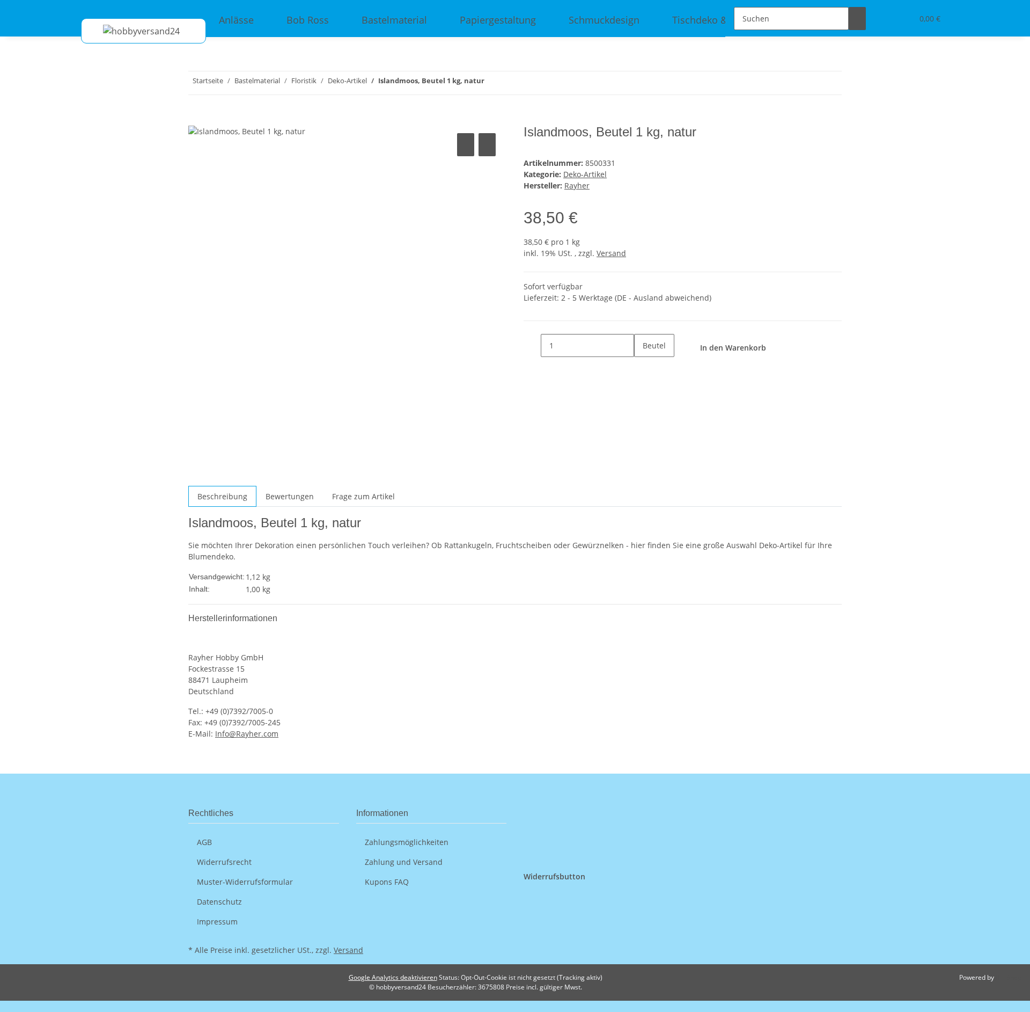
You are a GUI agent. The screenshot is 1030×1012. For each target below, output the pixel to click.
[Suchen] (857, 18)
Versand (611, 253)
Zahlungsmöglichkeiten (406, 842)
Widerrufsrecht (224, 862)
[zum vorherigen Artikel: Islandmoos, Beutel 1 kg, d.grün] (512, 82)
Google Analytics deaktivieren (393, 977)
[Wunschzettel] (900, 18)
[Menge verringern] (532, 345)
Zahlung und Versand (404, 862)
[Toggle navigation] (94, 9)
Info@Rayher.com (246, 734)
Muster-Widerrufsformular (245, 882)
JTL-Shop (1008, 977)
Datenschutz (219, 902)
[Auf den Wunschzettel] (487, 144)
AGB (204, 842)
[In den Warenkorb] (196, 119)
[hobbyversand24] (131, 31)
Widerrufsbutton (554, 876)
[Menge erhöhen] (642, 368)
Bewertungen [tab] (290, 496)
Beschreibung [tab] (222, 496)
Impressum (217, 921)
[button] (883, 18)
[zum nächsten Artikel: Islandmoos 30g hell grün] (493, 82)
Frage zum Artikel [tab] (363, 496)
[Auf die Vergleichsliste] (465, 144)
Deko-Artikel (585, 174)
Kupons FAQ (387, 882)
